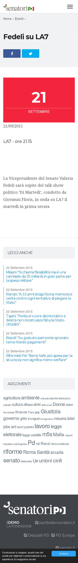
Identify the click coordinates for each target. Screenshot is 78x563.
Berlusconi (64, 398)
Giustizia (51, 411)
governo (11, 418)
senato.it (67, 547)
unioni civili (50, 460)
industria (60, 418)
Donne (59, 404)
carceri (7, 405)
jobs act (9, 426)
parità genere (20, 444)
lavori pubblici (25, 427)
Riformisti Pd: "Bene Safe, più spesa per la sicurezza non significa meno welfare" (39, 358)
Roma (29, 451)
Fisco (31, 412)
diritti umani (47, 405)
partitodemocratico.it (56, 522)
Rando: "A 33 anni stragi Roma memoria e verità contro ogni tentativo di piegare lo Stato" (39, 298)
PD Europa (65, 535)
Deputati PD (38, 535)
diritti (37, 404)
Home (7, 18)
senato (11, 460)
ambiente (30, 397)
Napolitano (8, 444)
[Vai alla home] (18, 6)
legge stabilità (31, 434)
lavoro (42, 425)
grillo (23, 418)
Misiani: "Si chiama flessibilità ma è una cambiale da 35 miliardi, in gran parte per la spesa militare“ (38, 276)
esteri (69, 404)
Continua (63, 553)
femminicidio (9, 412)
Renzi (45, 443)
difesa (28, 404)
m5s (47, 434)
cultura (17, 404)
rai (38, 443)
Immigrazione (46, 419)
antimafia (45, 398)
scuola (56, 452)
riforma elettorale (60, 444)
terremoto (26, 461)
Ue (35, 460)
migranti (68, 435)
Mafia (58, 434)
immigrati (34, 418)
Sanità (43, 451)
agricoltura (11, 397)
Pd (31, 442)
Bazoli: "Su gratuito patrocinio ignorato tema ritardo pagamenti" (37, 340)
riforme (12, 451)
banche (54, 398)
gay (37, 412)
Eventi (19, 18)
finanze (21, 411)
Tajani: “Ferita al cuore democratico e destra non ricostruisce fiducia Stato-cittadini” (36, 320)
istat (71, 418)
